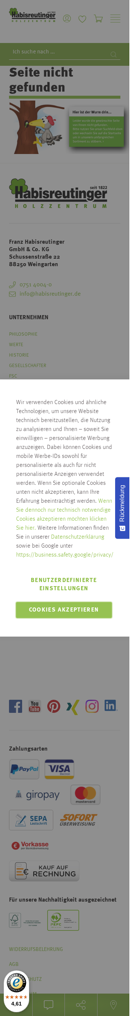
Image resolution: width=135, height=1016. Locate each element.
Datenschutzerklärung (77, 537)
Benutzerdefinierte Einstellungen (64, 585)
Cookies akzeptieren (64, 610)
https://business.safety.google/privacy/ (65, 555)
